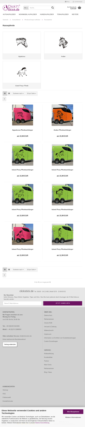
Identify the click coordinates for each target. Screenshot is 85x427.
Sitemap (5, 390)
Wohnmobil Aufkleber (28, 14)
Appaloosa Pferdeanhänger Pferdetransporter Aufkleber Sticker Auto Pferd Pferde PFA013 (22, 130)
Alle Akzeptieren (73, 412)
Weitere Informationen (73, 417)
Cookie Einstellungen (51, 341)
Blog (67, 1)
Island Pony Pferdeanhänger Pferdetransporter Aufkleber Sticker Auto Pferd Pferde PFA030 (22, 210)
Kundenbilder (48, 357)
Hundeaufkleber (47, 14)
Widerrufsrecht (48, 330)
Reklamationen (49, 319)
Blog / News (48, 372)
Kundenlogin (78, 1)
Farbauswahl (7, 397)
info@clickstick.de (26, 336)
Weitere (75, 14)
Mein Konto (47, 365)
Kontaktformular (8, 401)
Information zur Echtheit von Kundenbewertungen (60, 338)
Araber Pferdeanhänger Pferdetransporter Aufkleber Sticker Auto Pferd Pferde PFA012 (62, 130)
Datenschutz (48, 315)
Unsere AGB (48, 323)
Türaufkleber (63, 14)
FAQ (4, 394)
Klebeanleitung (49, 353)
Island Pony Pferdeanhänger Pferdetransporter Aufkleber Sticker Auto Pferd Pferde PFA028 (62, 170)
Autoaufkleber (9, 14)
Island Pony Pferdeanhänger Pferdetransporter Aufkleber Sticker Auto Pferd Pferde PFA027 (22, 170)
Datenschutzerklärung (42, 423)
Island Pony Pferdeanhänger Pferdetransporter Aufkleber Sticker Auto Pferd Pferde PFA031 (62, 210)
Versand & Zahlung (50, 326)
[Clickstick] (11, 7)
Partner (46, 361)
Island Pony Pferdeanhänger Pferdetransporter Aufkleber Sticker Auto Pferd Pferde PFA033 (62, 249)
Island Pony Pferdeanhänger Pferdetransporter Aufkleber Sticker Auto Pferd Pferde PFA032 (22, 249)
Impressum (47, 334)
